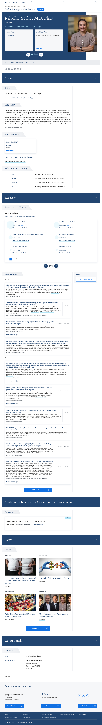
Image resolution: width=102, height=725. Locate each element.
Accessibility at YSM (47, 714)
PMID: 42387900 (55, 292)
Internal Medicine (21, 6)
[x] (79, 695)
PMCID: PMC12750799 (49, 374)
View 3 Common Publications (67, 228)
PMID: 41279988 (13, 435)
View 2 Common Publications (21, 240)
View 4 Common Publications (21, 228)
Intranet (7, 714)
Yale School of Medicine (10, 6)
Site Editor (25, 714)
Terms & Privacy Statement (11, 717)
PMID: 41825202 (19, 329)
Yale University (27, 717)
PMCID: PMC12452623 (17, 453)
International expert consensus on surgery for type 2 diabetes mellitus (29, 461)
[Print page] (21, 69)
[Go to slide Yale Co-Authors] (50, 266)
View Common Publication (20, 253)
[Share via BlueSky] (15, 69)
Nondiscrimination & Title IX (67, 714)
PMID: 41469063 (39, 374)
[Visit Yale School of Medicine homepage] (18, 686)
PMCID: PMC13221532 (45, 311)
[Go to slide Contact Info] (28, 55)
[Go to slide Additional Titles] (35, 54)
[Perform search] (96, 2)
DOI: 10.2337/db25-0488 (20, 419)
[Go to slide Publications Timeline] (46, 266)
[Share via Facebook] (9, 69)
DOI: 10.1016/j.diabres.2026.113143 (43, 350)
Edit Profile (7, 676)
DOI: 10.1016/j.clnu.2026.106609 (31, 329)
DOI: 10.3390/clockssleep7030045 (32, 453)
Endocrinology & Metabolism (20, 9)
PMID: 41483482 (39, 397)
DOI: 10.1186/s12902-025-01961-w (22, 476)
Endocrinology (10, 35)
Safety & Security (83, 714)
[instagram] (87, 695)
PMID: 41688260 (30, 350)
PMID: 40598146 (42, 475)
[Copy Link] (96, 78)
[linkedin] (83, 695)
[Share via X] (6, 69)
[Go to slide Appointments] (32, 54)
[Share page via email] (18, 69)
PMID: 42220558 (35, 311)
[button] (82, 33)
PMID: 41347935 (45, 418)
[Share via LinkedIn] (12, 69)
